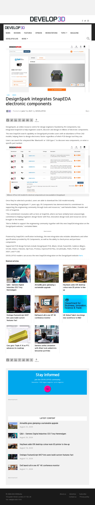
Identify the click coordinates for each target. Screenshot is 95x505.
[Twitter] (85, 21)
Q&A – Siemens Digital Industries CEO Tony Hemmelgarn (43, 434)
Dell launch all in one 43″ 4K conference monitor (39, 466)
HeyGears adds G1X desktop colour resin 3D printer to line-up (45, 444)
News (8, 33)
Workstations (51, 33)
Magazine (74, 33)
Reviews (17, 33)
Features (28, 33)
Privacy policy (84, 497)
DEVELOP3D (40, 111)
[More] (31, 120)
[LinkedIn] (88, 21)
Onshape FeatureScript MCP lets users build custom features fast (46, 455)
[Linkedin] (15, 120)
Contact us (72, 497)
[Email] (27, 120)
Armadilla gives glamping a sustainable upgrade (39, 423)
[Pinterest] (19, 120)
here (81, 255)
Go (47, 389)
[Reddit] (23, 120)
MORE (24, 39)
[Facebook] (82, 21)
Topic (63, 33)
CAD (8, 95)
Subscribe (82, 494)
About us (63, 494)
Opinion (38, 33)
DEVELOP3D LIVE (12, 39)
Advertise (72, 494)
